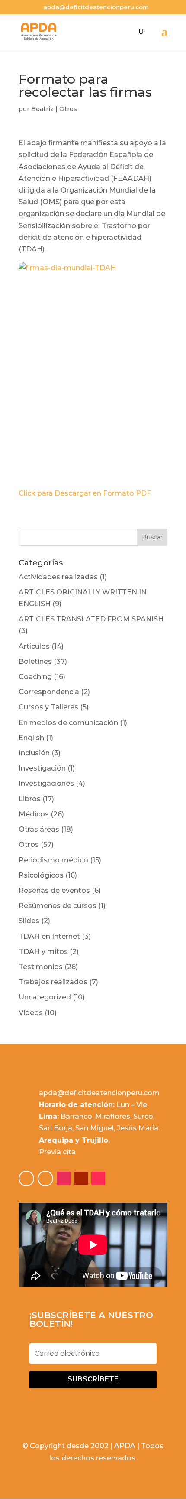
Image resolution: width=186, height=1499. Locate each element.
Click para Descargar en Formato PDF (85, 493)
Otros (68, 109)
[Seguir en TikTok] (98, 1178)
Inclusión (34, 753)
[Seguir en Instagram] (64, 1178)
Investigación (42, 768)
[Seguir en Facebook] (26, 1178)
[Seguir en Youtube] (81, 1178)
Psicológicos (41, 875)
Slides (29, 921)
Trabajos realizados (53, 982)
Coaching (35, 677)
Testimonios (41, 967)
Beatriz (42, 109)
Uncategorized (45, 997)
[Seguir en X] (45, 1178)
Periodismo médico (53, 860)
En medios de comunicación (68, 722)
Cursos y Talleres (48, 707)
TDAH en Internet (49, 936)
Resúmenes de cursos (57, 905)
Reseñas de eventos (54, 890)
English (31, 738)
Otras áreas (39, 829)
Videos (31, 1013)
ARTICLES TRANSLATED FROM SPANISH (91, 619)
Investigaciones (46, 783)
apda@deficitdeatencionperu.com (99, 1093)
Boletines (35, 661)
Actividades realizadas (58, 577)
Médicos (34, 814)
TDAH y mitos (43, 951)
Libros (30, 799)
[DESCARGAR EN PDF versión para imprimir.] (93, 371)
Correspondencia (49, 692)
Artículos (34, 646)
